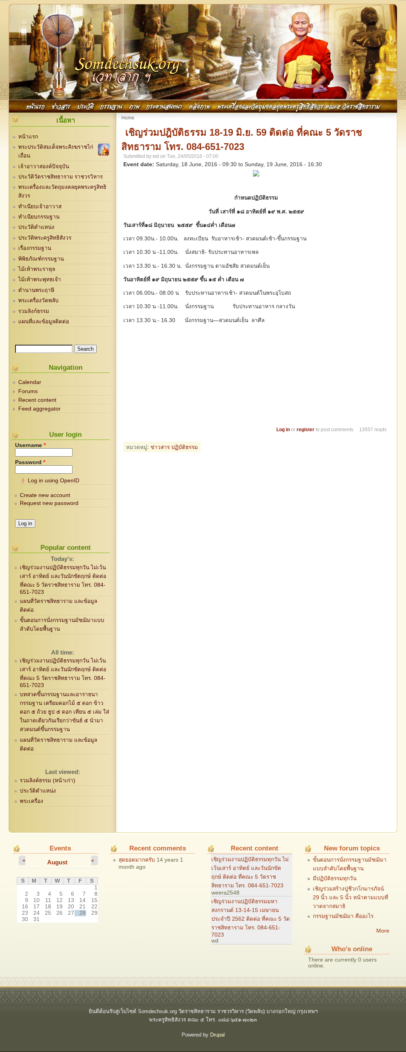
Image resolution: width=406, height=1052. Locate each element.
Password (30, 462)
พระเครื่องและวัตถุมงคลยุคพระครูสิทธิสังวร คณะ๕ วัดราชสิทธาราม (298, 105)
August (57, 862)
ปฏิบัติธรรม (184, 447)
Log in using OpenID (53, 481)
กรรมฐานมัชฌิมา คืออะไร (343, 916)
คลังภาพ (199, 105)
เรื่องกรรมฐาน (34, 248)
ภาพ (134, 105)
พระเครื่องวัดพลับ (38, 300)
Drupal (217, 1035)
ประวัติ (85, 105)
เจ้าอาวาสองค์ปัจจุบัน (43, 166)
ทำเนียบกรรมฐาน (38, 217)
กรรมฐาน (111, 105)
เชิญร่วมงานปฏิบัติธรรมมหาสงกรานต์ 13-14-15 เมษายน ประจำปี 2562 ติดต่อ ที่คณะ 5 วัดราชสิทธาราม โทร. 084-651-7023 (250, 918)
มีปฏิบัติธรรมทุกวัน (334, 878)
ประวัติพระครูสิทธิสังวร (44, 238)
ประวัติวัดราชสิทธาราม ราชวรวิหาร (60, 177)
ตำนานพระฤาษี (36, 290)
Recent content (37, 400)
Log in (283, 429)
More (382, 931)
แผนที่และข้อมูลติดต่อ (43, 321)
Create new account (45, 495)
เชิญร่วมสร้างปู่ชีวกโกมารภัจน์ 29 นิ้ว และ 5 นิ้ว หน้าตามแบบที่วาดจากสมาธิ (350, 897)
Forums (28, 391)
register (305, 429)
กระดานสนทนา (164, 105)
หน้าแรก (35, 105)
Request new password (49, 503)
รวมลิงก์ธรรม (33, 311)
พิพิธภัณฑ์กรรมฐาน (41, 259)
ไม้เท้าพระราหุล (36, 269)
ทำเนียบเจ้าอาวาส (39, 206)
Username (30, 445)
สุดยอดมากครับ (137, 860)
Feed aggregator (39, 409)
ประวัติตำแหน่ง (36, 227)
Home (127, 118)
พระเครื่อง (31, 801)
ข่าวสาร (61, 105)
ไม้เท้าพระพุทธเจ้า (39, 279)
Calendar (29, 382)
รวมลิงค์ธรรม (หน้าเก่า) (47, 780)
